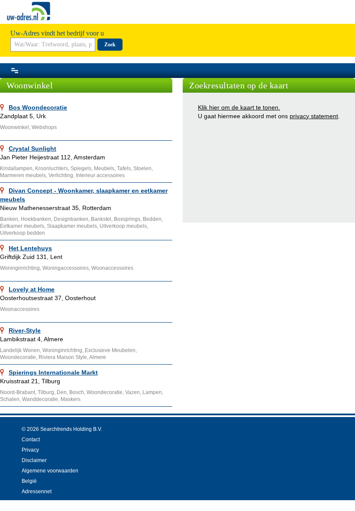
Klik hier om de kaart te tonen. (239, 107)
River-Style (25, 330)
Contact (31, 440)
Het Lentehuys (30, 248)
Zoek (110, 45)
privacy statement (314, 116)
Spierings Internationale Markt (53, 372)
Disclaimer (34, 460)
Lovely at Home (32, 289)
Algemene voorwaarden (50, 471)
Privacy (30, 450)
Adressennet (37, 491)
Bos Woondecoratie (38, 107)
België (29, 481)
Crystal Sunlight (32, 148)
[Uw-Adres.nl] (28, 11)
